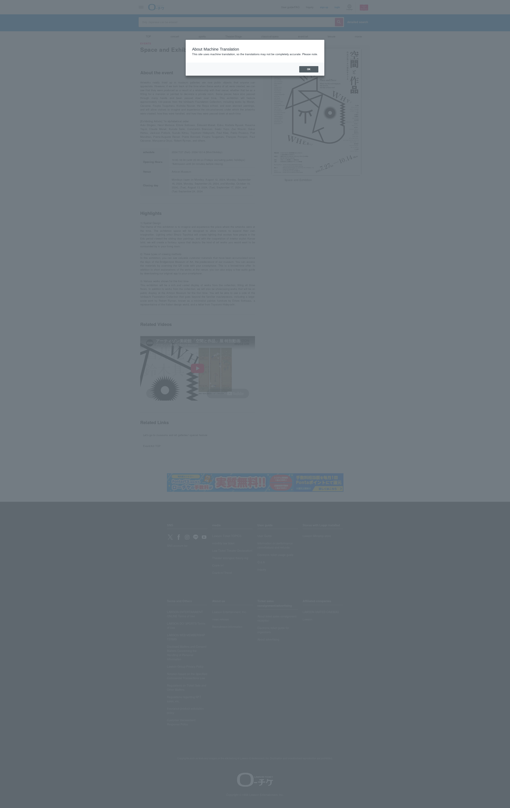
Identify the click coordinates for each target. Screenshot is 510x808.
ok (309, 69)
